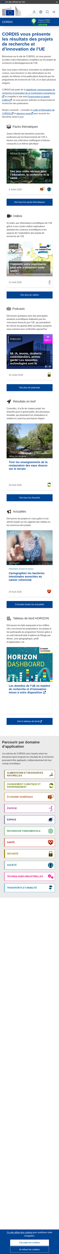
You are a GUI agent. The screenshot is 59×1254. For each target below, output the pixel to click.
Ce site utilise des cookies (20, 1232)
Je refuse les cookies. (29, 1249)
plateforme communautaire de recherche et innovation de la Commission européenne (28, 91)
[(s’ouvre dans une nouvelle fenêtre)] (11, 11)
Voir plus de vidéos (29, 295)
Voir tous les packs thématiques (29, 202)
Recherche (47, 12)
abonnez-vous (23, 113)
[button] (41, 12)
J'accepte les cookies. (29, 1242)
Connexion (34, 12)
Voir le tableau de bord (28, 722)
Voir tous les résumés (29, 497)
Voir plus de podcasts (29, 387)
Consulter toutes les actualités (29, 604)
